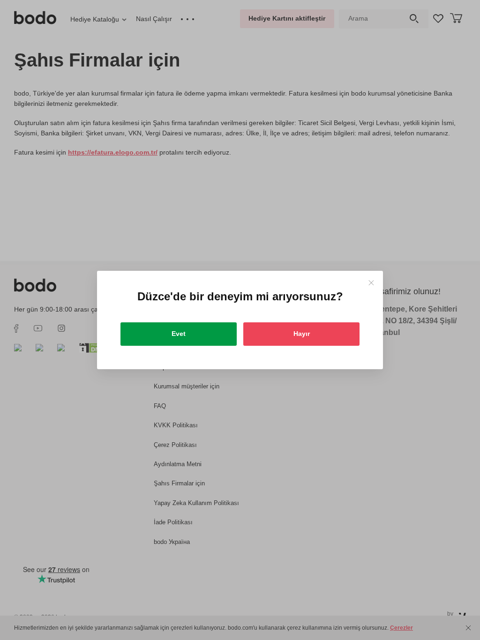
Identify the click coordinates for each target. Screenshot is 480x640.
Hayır (301, 333)
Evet (179, 333)
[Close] (371, 282)
